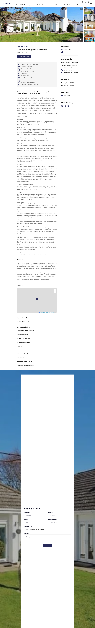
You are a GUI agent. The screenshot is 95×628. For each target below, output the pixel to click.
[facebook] (82, 2)
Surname (50, 512)
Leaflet (41, 312)
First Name (27, 512)
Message (26, 533)
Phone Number (52, 519)
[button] (29, 5)
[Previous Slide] (1, 24)
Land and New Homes (56, 5)
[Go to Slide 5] (89, 40)
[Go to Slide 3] (89, 25)
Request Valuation (21, 5)
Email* (26, 519)
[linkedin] (88, 2)
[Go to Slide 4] (89, 33)
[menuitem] (21, 5)
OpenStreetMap (52, 312)
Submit (47, 546)
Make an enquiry (24, 56)
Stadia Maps (43, 312)
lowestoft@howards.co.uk (71, 72)
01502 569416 (68, 70)
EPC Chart (67, 95)
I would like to (28, 526)
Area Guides (67, 5)
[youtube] (85, 2)
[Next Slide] (81, 24)
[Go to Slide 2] (89, 18)
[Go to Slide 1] (89, 10)
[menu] (52, 5)
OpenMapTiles (48, 312)
